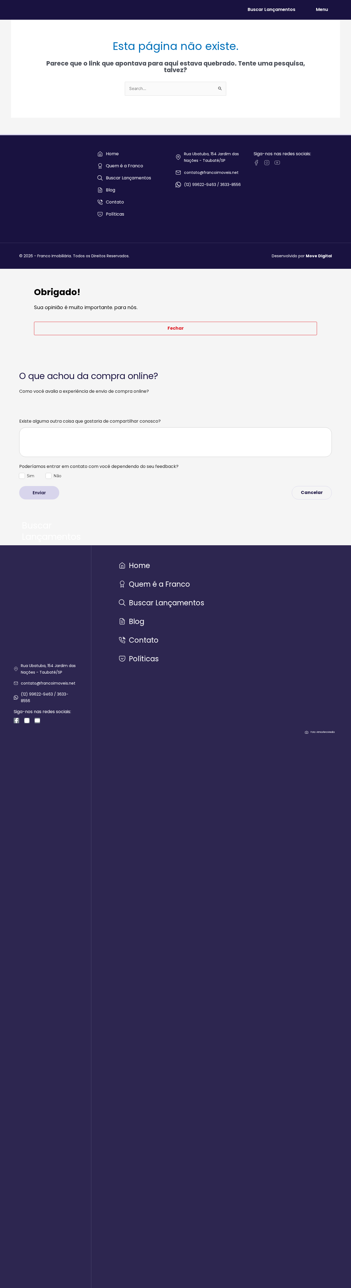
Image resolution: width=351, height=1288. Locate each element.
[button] (175, 328)
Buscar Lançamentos (271, 9)
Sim (30, 475)
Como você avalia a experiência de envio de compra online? (84, 391)
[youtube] (277, 162)
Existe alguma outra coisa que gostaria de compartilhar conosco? (90, 421)
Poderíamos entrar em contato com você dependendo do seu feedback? (99, 467)
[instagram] (267, 162)
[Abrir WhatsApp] (337, 1274)
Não (57, 475)
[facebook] (256, 162)
